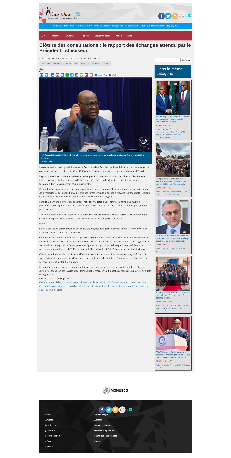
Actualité (56, 35)
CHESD (166, 311)
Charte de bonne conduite (105, 435)
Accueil (44, 35)
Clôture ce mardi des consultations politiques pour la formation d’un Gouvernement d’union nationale (92, 282)
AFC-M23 (179, 248)
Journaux (85, 35)
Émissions (70, 35)
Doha (173, 248)
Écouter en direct (102, 35)
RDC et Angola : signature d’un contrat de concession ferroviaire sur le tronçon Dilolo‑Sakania (172, 119)
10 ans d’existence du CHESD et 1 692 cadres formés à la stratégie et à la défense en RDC (172, 295)
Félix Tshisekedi (167, 135)
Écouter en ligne (101, 414)
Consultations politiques (51, 63)
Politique (85, 63)
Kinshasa (174, 305)
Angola (158, 135)
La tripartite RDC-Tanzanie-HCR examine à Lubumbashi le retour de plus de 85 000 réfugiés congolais (171, 181)
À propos (98, 419)
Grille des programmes (104, 430)
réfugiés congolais (172, 194)
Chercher (186, 60)
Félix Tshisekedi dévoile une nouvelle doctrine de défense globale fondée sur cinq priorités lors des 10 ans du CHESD (173, 355)
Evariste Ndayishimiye (164, 308)
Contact (97, 441)
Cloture (68, 63)
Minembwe (160, 251)
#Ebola (119, 35)
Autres (130, 35)
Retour (162, 194)
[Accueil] (64, 13)
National (106, 63)
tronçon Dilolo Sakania (173, 132)
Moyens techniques (102, 425)
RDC (76, 63)
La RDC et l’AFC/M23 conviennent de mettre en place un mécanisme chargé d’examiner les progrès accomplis (172, 238)
